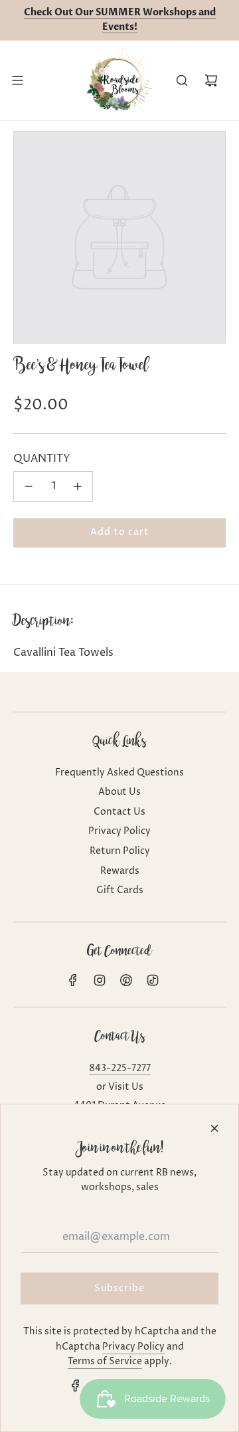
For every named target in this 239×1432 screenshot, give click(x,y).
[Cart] (211, 80)
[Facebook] (73, 980)
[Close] (214, 1128)
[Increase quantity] (77, 486)
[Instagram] (99, 980)
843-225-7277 (120, 1068)
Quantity (41, 458)
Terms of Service (105, 1361)
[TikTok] (152, 980)
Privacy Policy (133, 1346)
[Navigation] (17, 80)
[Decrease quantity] (28, 486)
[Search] (182, 80)
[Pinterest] (126, 980)
